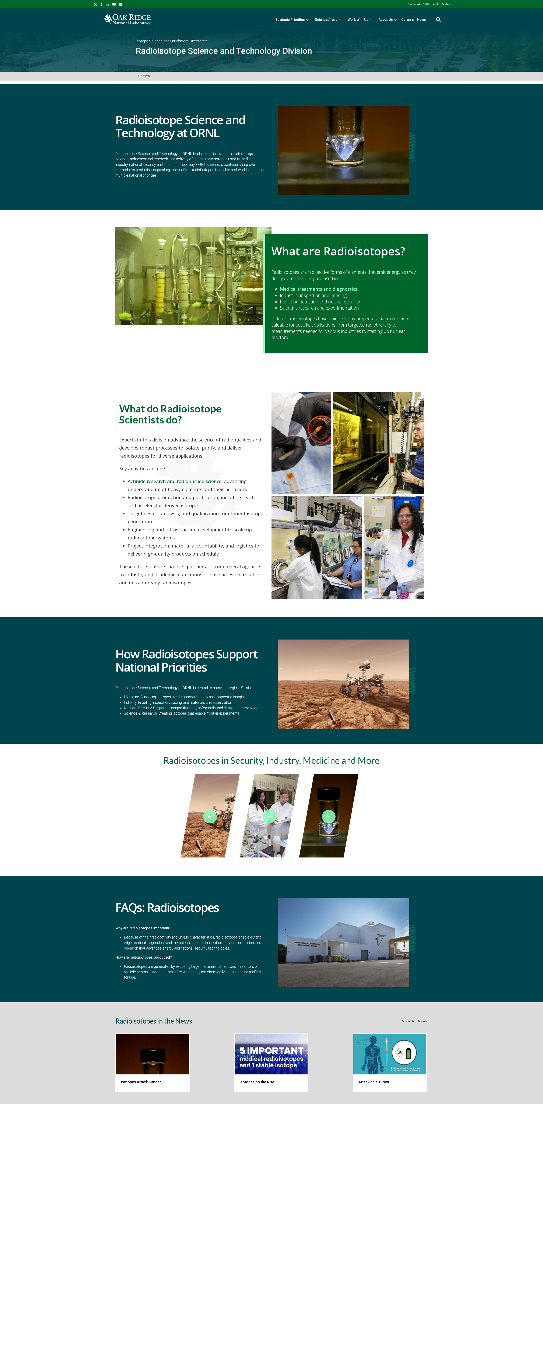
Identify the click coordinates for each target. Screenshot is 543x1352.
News (421, 20)
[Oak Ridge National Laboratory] (127, 19)
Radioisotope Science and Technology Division (224, 51)
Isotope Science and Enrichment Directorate (172, 41)
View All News (415, 1021)
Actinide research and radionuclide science (174, 481)
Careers (407, 20)
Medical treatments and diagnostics (318, 289)
